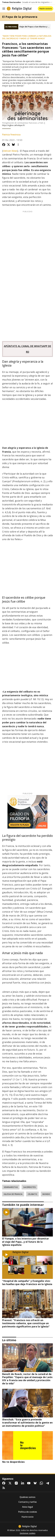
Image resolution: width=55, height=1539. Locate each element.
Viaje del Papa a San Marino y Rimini (35, 26)
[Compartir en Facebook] (3, 144)
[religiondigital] (27, 1526)
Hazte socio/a (45, 8)
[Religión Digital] (19, 8)
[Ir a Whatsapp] (42, 1483)
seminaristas (11, 1187)
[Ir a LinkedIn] (23, 1483)
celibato (32, 1194)
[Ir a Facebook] (4, 1483)
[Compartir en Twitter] (8, 144)
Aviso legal (27, 1506)
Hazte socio (27, 1516)
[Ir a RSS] (4, 1488)
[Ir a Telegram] (48, 1483)
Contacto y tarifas (27, 1502)
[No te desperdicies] (27, 1445)
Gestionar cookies (27, 1533)
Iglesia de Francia (13, 1194)
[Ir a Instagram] (17, 1483)
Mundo (46, 1194)
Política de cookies (27, 1511)
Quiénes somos (27, 1497)
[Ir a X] (10, 1483)
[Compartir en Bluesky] (13, 144)
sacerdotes (29, 1187)
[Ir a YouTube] (29, 1483)
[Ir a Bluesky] (36, 1483)
